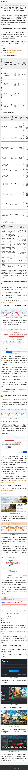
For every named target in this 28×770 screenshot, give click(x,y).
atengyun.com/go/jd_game (7, 490)
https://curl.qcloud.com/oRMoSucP (15, 50)
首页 (1, 5)
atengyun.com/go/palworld (21, 399)
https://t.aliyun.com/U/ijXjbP (7, 302)
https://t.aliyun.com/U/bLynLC (13, 48)
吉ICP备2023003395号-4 (19, 766)
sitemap (13, 766)
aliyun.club (4, 360)
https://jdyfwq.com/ (11, 52)
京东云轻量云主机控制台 (15, 591)
